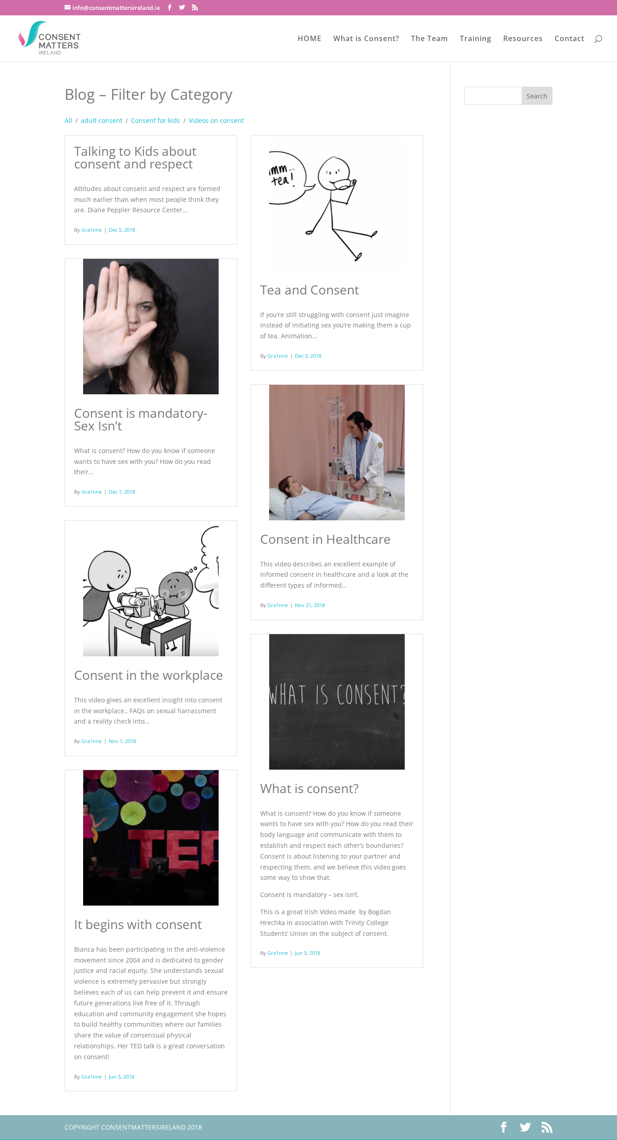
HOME (310, 39)
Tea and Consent (309, 289)
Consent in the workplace (148, 674)
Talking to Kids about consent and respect (135, 157)
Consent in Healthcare (325, 538)
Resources (523, 39)
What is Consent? (366, 39)
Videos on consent (216, 120)
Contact (569, 39)
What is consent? (309, 788)
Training (475, 39)
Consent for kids (155, 120)
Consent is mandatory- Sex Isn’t (140, 419)
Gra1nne (91, 229)
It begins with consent (138, 924)
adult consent (101, 120)
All (68, 120)
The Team (429, 39)
